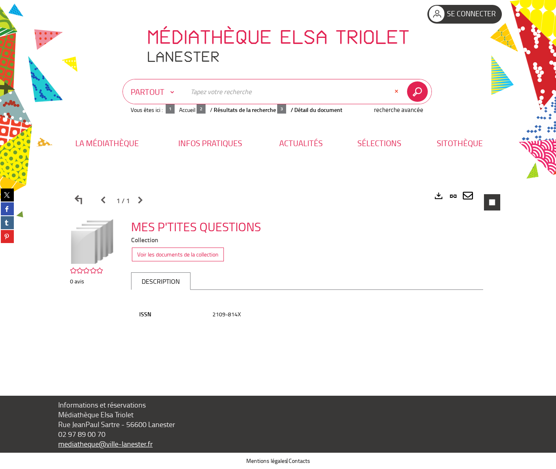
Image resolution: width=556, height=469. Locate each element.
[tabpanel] (278, 280)
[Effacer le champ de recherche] (397, 91)
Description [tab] (161, 281)
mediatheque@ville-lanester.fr (105, 444)
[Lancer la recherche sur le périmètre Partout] (419, 91)
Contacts (299, 461)
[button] (107, 143)
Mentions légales (266, 461)
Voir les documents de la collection (178, 254)
